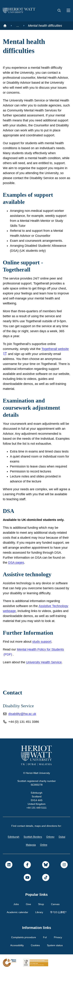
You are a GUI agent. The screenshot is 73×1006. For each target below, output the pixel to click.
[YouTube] (27, 912)
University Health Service (46, 697)
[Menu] (67, 10)
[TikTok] (45, 912)
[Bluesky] (45, 899)
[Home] (5, 25)
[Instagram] (64, 899)
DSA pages (11, 587)
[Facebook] (27, 899)
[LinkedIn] (8, 899)
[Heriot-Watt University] (19, 11)
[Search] (59, 10)
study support (45, 676)
